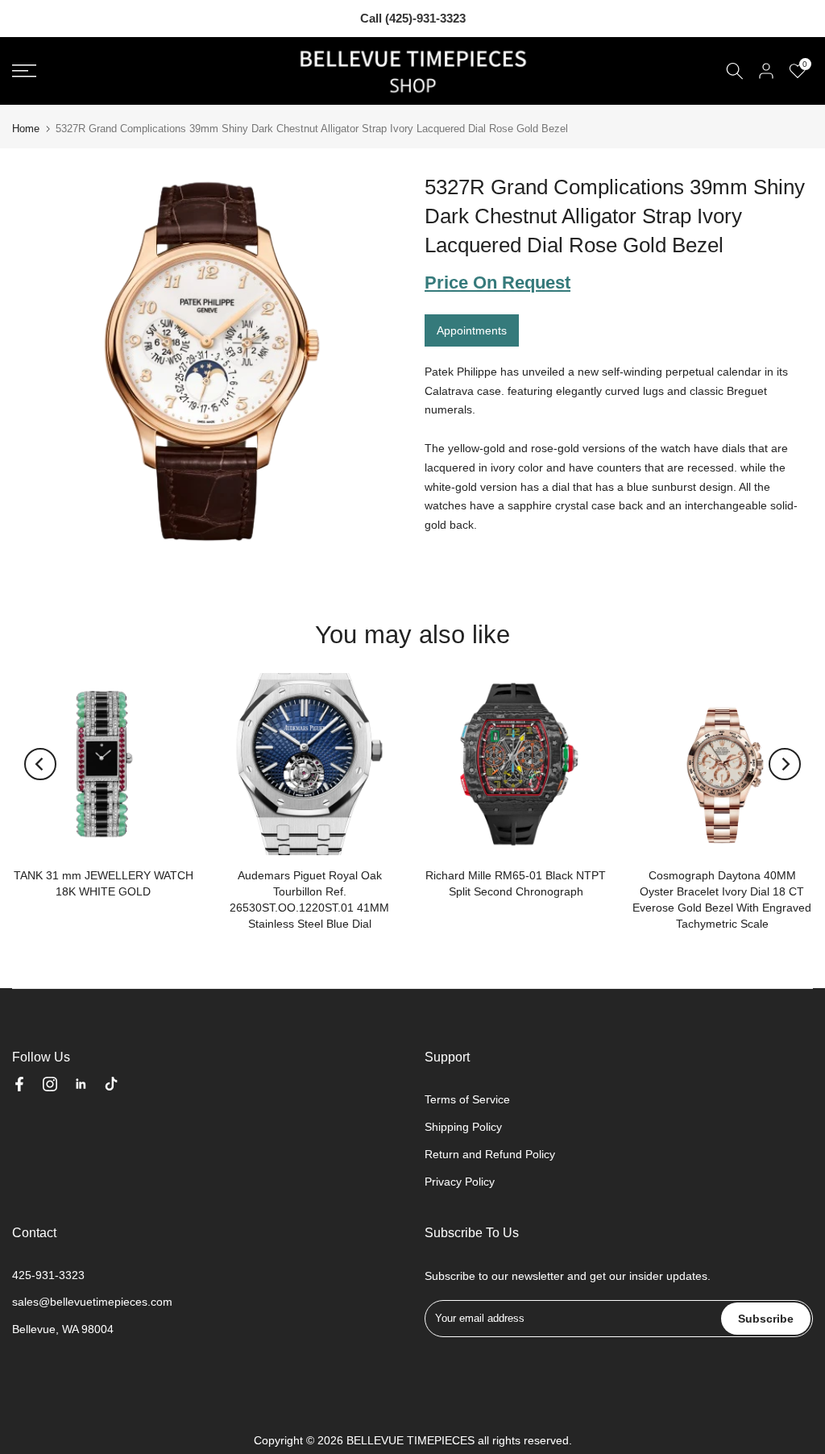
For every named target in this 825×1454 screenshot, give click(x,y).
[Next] (785, 764)
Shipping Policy (463, 1126)
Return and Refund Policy (490, 1154)
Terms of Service (467, 1099)
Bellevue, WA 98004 (63, 1329)
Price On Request (497, 282)
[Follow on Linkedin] (80, 1084)
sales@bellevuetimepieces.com (92, 1301)
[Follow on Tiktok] (111, 1084)
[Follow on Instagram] (50, 1084)
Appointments (472, 330)
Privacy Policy (460, 1181)
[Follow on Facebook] (19, 1084)
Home (25, 129)
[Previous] (40, 764)
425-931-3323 (48, 1275)
